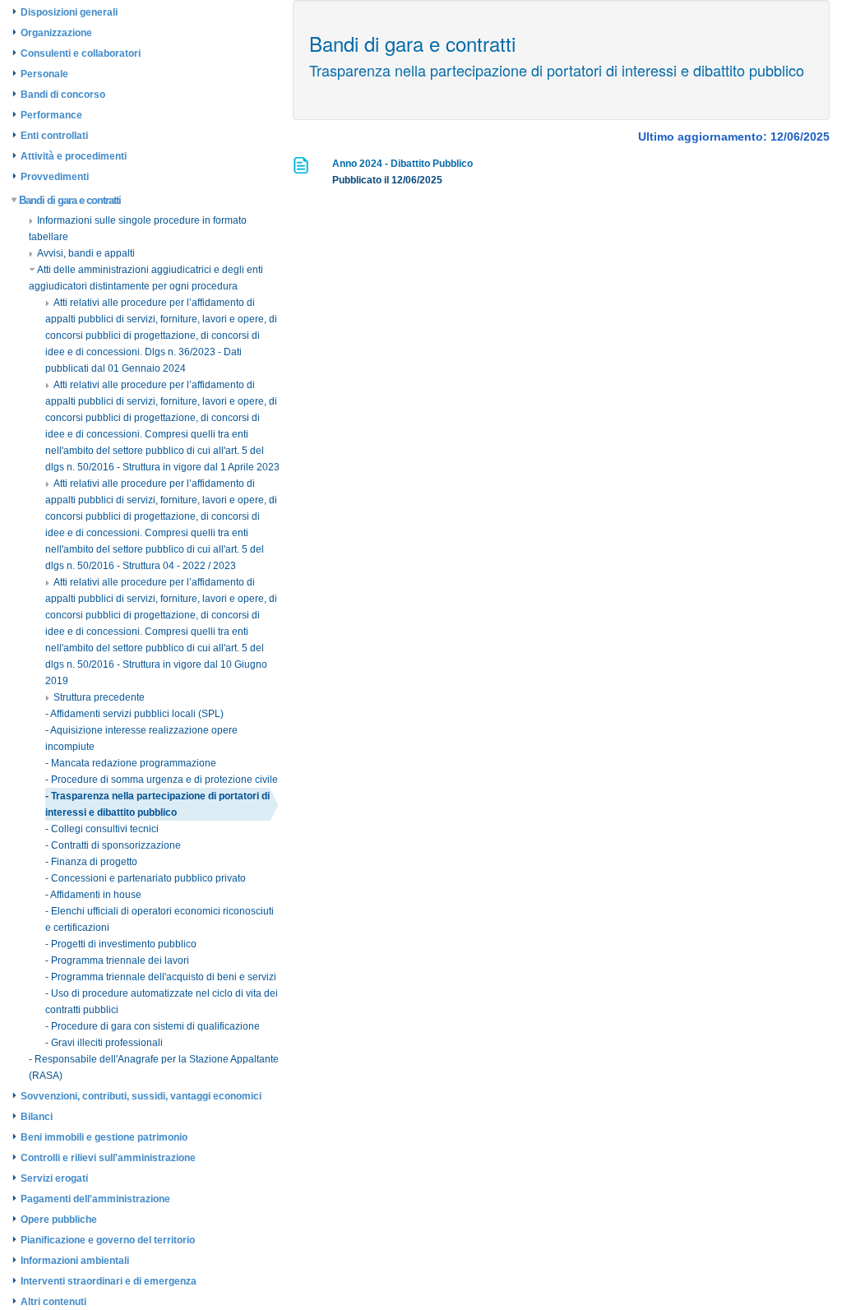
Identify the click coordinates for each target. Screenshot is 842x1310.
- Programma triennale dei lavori (117, 960)
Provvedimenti (55, 177)
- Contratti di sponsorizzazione (113, 845)
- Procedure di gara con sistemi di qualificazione (152, 1026)
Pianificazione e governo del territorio (108, 1240)
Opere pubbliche (59, 1219)
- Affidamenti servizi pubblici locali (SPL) (134, 714)
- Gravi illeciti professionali (104, 1042)
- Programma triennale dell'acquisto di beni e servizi (160, 977)
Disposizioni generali (69, 12)
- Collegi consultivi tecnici (102, 829)
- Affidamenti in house (93, 894)
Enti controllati (54, 135)
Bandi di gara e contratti (70, 200)
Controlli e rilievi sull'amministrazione (108, 1158)
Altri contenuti (53, 1302)
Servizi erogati (54, 1178)
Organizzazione (56, 33)
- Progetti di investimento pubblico (121, 944)
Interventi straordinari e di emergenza (109, 1281)
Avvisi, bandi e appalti (86, 253)
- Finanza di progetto (91, 862)
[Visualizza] (302, 170)
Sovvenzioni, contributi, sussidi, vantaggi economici (141, 1096)
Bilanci (37, 1117)
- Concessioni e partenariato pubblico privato (145, 878)
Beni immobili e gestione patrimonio (104, 1137)
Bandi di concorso (63, 94)
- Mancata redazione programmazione (130, 763)
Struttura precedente (99, 697)
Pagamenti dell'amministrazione (95, 1199)
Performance (51, 115)
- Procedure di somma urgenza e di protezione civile (161, 779)
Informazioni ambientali (75, 1260)
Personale (44, 74)
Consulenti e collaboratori (81, 53)
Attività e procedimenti (74, 156)
